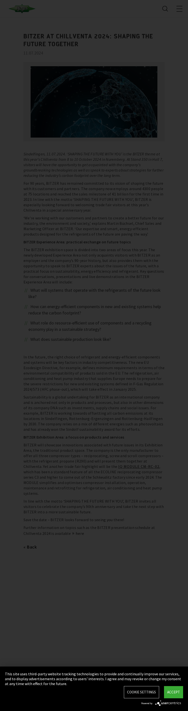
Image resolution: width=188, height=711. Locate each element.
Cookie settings (141, 692)
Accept (173, 692)
